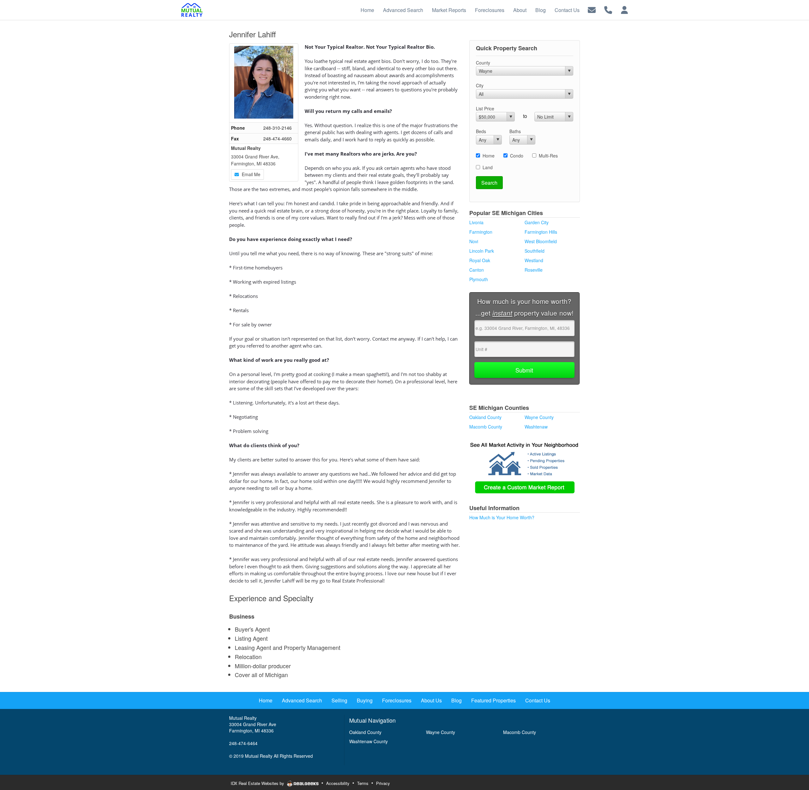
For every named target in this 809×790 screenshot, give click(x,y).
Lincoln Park (481, 251)
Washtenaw (536, 426)
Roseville (534, 270)
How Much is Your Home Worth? (501, 517)
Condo (516, 155)
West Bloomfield (541, 241)
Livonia (476, 222)
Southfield (534, 251)
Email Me (250, 174)
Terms (362, 783)
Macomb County (485, 426)
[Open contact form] (592, 9)
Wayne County (539, 417)
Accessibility (338, 783)
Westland (534, 260)
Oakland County (485, 417)
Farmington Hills (541, 232)
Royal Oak (479, 260)
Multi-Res (548, 155)
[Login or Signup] (624, 9)
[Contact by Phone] (608, 9)
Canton (476, 270)
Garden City (537, 222)
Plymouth (478, 279)
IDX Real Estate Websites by (258, 783)
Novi (473, 241)
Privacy (383, 783)
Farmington (480, 232)
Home (489, 155)
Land (488, 167)
